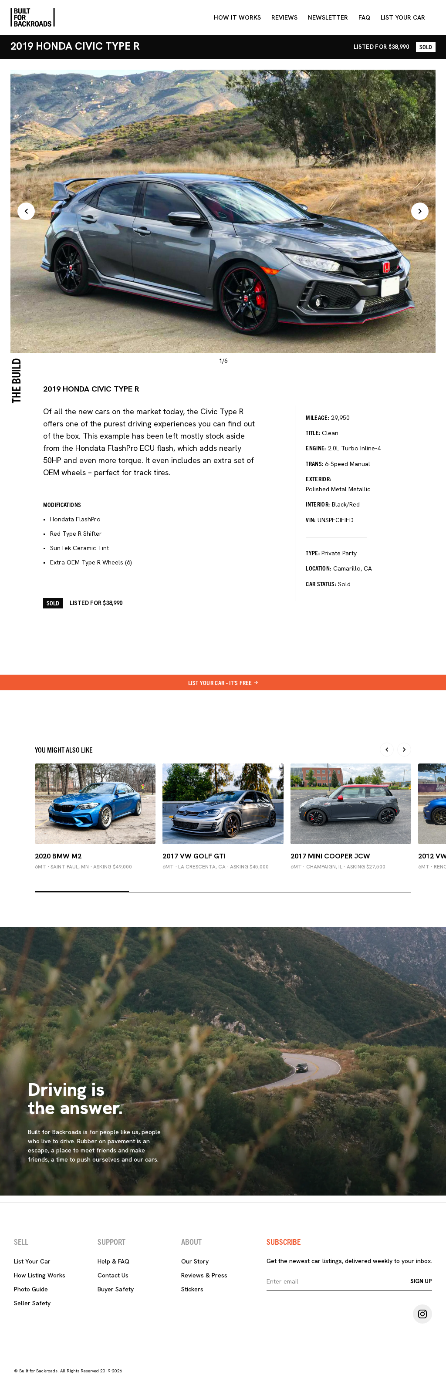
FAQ (364, 17)
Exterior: (318, 479)
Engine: (316, 448)
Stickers (192, 1289)
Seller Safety (32, 1303)
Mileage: (317, 417)
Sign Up (421, 1281)
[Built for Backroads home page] (32, 17)
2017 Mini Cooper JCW (330, 856)
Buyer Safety (116, 1289)
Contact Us (113, 1275)
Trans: (314, 463)
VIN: (310, 520)
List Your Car (32, 1261)
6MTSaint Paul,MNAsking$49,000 (83, 866)
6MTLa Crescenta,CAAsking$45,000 (215, 866)
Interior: (318, 504)
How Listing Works (39, 1275)
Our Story (195, 1261)
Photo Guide (31, 1289)
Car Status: (321, 584)
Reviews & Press (204, 1275)
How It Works (237, 17)
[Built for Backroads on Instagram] (422, 1314)
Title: (313, 432)
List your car (403, 17)
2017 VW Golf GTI (194, 856)
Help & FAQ (113, 1261)
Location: (318, 568)
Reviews (284, 17)
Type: (313, 553)
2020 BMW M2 (58, 856)
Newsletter (328, 17)
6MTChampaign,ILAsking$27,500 (338, 866)
